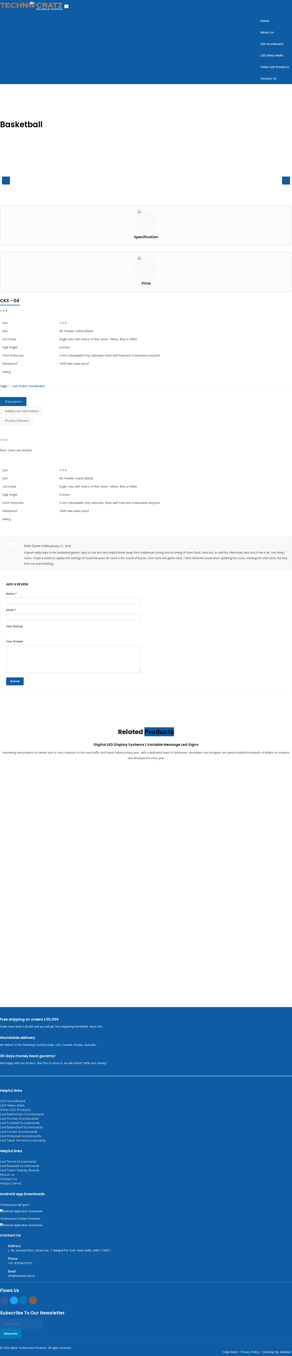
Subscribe (11, 1333)
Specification (146, 236)
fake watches (56, 1284)
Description (13, 401)
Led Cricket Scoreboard (28, 386)
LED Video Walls (271, 55)
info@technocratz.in (21, 1276)
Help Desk (230, 1352)
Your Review (14, 641)
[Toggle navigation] (66, 6)
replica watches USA (79, 1284)
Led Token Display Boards (19, 1170)
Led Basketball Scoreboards (21, 1127)
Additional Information (22, 411)
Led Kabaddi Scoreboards (19, 1166)
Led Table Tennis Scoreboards (22, 1140)
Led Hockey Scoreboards (19, 1118)
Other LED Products (274, 67)
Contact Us (268, 78)
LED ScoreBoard (12, 1101)
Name (11, 593)
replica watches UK (12, 1284)
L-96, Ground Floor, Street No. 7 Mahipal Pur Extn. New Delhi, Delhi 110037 (59, 1250)
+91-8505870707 (20, 1263)
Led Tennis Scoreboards (18, 1161)
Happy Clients (10, 1183)
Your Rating (14, 626)
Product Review (17, 421)
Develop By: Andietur (277, 1352)
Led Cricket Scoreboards (18, 1132)
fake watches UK (36, 1284)
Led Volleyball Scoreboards (20, 1136)
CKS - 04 (9, 301)
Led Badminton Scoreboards (22, 1114)
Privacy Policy (250, 1352)
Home (264, 21)
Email (11, 610)
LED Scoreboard (271, 44)
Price (146, 283)
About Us (267, 32)
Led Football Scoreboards (19, 1123)
